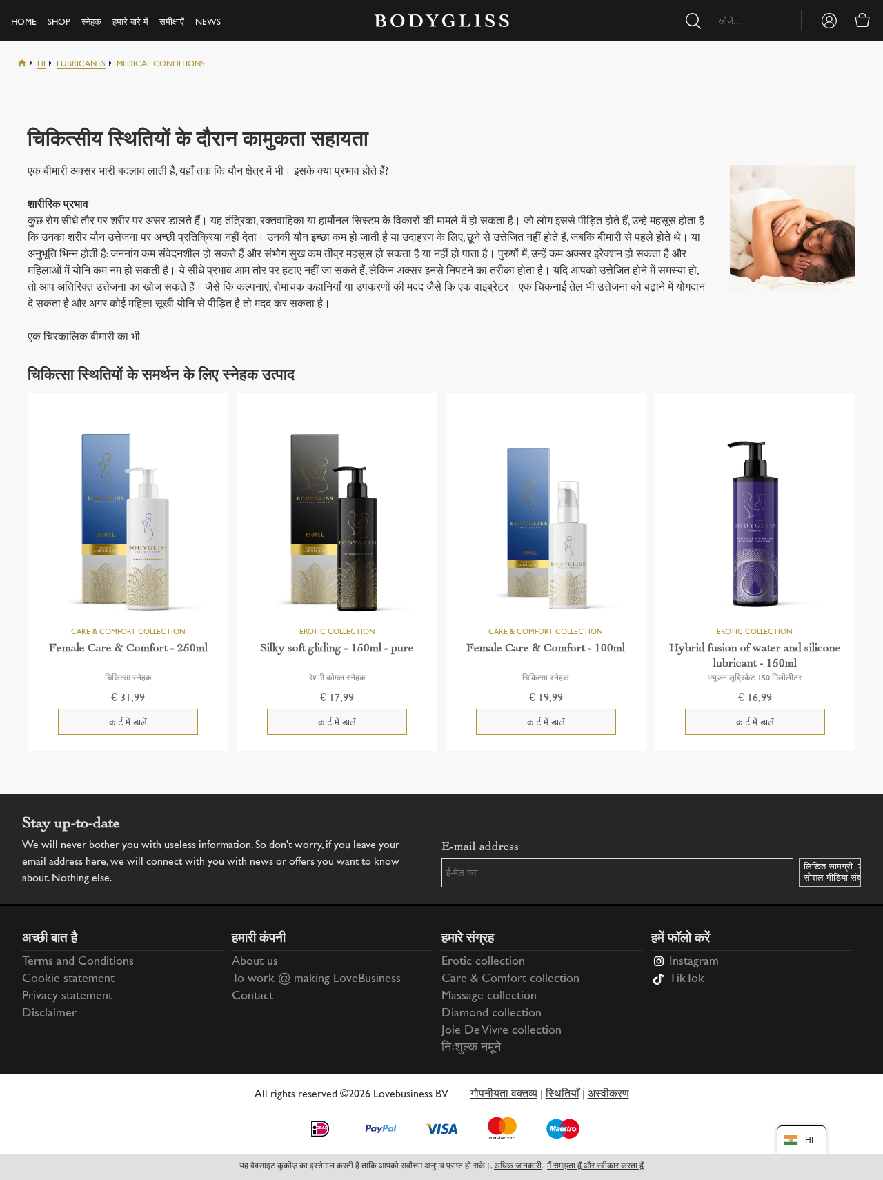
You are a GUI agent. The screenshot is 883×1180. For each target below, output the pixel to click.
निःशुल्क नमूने (471, 1048)
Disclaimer (49, 1013)
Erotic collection (483, 961)
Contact (252, 996)
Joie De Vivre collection (502, 1030)
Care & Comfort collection (510, 979)
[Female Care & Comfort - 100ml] (546, 524)
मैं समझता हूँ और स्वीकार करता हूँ (595, 1166)
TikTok (686, 979)
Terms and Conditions (78, 961)
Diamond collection (492, 1013)
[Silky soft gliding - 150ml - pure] (337, 524)
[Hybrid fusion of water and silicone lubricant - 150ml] (755, 524)
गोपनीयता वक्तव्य (503, 1095)
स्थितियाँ (562, 1095)
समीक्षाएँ (171, 23)
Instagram (694, 961)
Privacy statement (67, 996)
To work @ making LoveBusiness (316, 979)
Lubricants (81, 64)
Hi (41, 64)
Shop (59, 23)
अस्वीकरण (608, 1095)
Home (24, 23)
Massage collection (489, 996)
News (208, 23)
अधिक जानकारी (518, 1166)
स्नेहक (91, 23)
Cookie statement (68, 979)
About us (255, 961)
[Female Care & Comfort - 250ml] (128, 524)
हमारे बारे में (130, 23)
